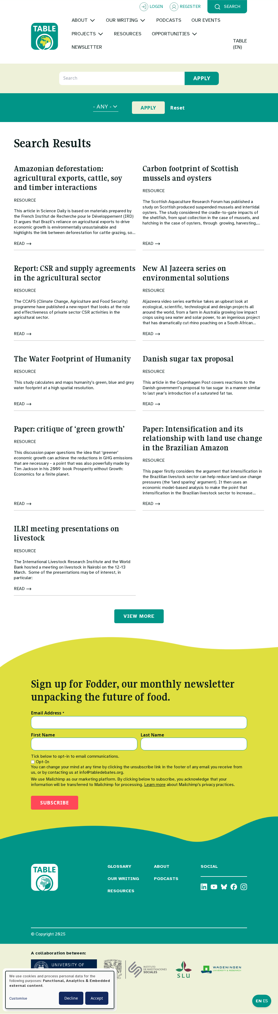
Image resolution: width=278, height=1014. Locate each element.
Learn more (155, 784)
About (161, 866)
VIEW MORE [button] (139, 616)
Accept (97, 998)
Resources (121, 891)
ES (265, 1001)
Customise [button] (18, 998)
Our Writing (123, 878)
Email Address (47, 713)
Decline (71, 998)
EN (259, 1001)
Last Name (152, 735)
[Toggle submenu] (92, 20)
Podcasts (166, 878)
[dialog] (59, 990)
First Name (43, 735)
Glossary (119, 866)
